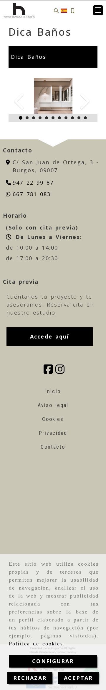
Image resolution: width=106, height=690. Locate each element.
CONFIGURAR (53, 661)
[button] (98, 10)
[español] (64, 10)
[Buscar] (56, 10)
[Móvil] (72, 10)
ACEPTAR (78, 677)
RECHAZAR (30, 677)
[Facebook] (48, 371)
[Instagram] (60, 371)
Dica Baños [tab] (28, 56)
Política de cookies (36, 644)
